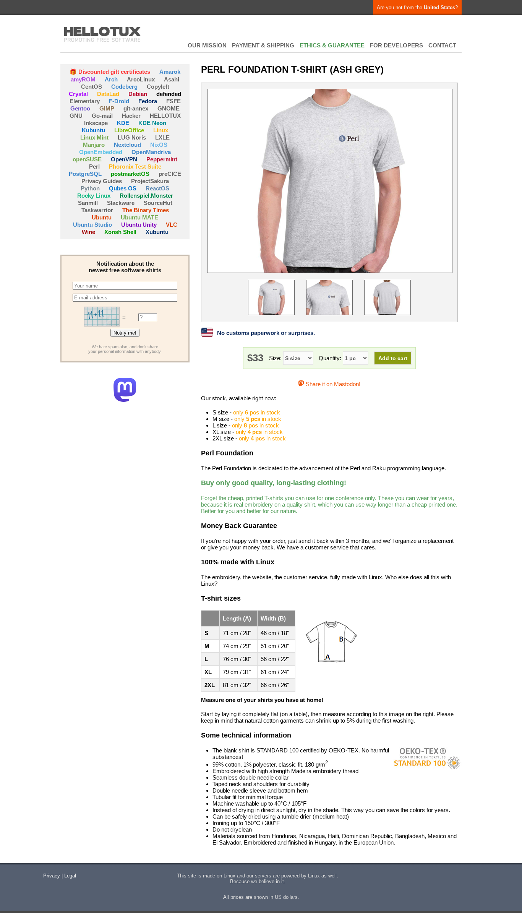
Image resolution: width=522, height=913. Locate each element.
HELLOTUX (102, 34)
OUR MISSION (207, 45)
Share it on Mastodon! (332, 384)
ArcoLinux (141, 79)
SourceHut (158, 203)
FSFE (173, 101)
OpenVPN (124, 159)
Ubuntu (102, 217)
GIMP (106, 108)
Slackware (121, 203)
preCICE (170, 174)
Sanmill (88, 203)
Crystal (78, 94)
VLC (171, 224)
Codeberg (124, 86)
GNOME (168, 108)
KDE (123, 123)
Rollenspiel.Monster (146, 195)
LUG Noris (132, 137)
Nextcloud (127, 144)
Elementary (85, 101)
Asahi (171, 79)
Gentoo (80, 108)
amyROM (83, 79)
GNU (76, 115)
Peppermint (161, 159)
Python (90, 188)
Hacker (131, 115)
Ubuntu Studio (92, 224)
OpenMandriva (151, 152)
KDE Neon (152, 123)
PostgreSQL (85, 174)
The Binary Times (145, 210)
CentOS (91, 86)
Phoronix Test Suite (135, 166)
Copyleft (158, 86)
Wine (88, 232)
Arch (111, 79)
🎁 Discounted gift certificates (110, 71)
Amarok (169, 71)
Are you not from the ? (417, 7)
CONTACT (442, 45)
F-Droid (119, 101)
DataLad (108, 94)
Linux (160, 130)
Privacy (51, 876)
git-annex (135, 108)
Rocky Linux (93, 195)
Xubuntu (157, 232)
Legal (70, 876)
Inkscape (96, 123)
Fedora (147, 101)
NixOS (158, 144)
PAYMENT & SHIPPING (263, 45)
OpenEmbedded (100, 152)
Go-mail (102, 115)
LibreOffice (129, 130)
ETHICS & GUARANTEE (332, 45)
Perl (94, 166)
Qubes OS (122, 188)
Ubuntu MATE (139, 217)
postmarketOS (130, 174)
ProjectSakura (150, 181)
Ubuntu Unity (139, 224)
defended (168, 94)
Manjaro (94, 144)
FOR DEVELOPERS (396, 45)
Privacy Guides (101, 181)
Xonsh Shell (120, 232)
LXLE (162, 137)
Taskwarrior (97, 210)
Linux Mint (94, 137)
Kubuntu (93, 130)
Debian (137, 94)
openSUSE (87, 159)
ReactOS (157, 188)
